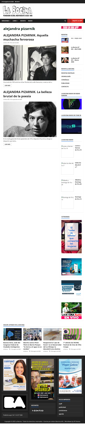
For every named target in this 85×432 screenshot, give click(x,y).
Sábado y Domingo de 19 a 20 (78, 182)
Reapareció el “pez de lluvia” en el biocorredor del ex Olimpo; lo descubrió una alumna (52, 346)
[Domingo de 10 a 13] (67, 202)
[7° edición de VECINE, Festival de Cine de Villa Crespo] (72, 334)
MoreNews (68, 421)
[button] (62, 249)
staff (60, 404)
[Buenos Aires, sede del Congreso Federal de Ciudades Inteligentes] (12, 334)
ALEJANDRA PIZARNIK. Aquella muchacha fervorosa (25, 37)
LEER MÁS (8, 86)
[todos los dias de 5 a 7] (67, 168)
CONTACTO (65, 87)
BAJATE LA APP (77, 21)
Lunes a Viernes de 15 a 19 (78, 148)
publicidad (62, 407)
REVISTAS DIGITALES (67, 73)
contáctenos (63, 410)
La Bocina (5, 42)
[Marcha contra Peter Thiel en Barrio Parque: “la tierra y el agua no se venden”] (32, 334)
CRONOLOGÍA (65, 76)
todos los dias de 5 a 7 (78, 165)
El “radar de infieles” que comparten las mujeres (73, 237)
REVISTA (23, 21)
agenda (61, 414)
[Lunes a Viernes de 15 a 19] (67, 151)
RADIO (30, 21)
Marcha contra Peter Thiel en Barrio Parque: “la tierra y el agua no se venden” (32, 346)
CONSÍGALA (65, 80)
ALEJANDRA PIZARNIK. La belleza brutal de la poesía (27, 94)
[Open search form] (65, 20)
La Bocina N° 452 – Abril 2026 (76, 41)
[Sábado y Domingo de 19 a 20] (67, 185)
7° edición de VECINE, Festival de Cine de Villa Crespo (72, 345)
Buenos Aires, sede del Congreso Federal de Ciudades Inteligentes (11, 345)
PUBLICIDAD (65, 83)
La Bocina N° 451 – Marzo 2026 (75, 53)
